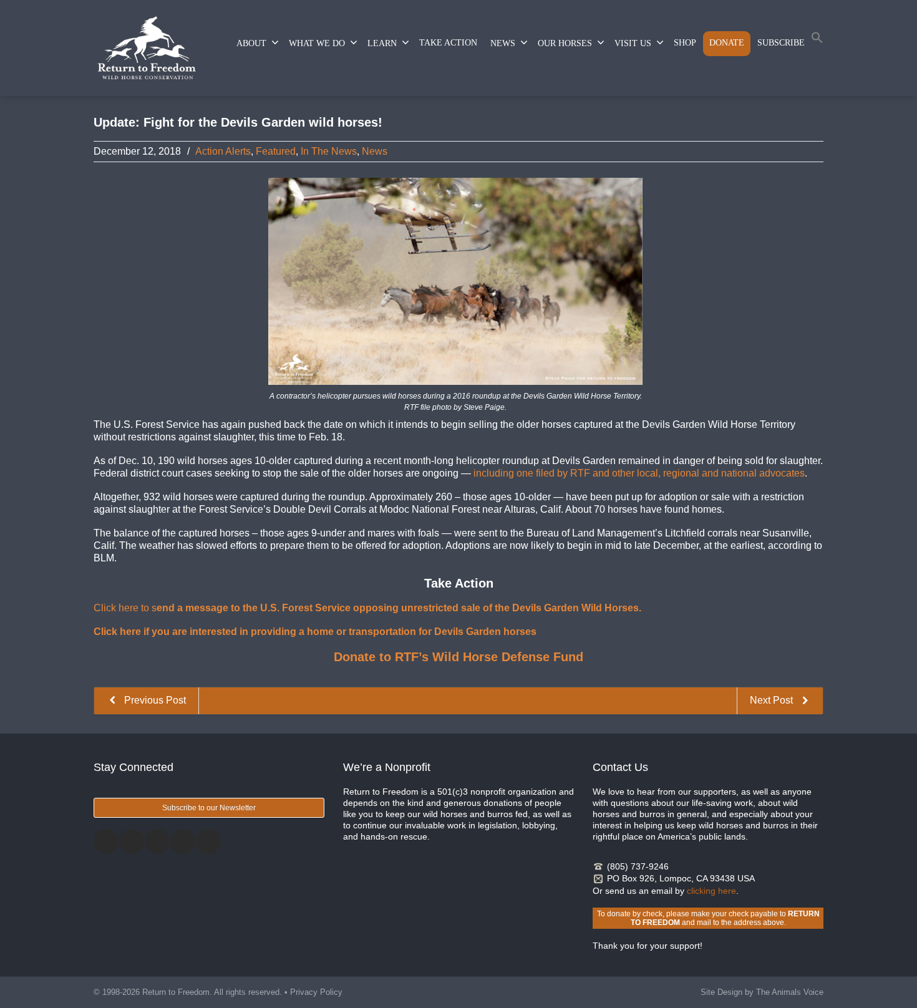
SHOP (685, 42)
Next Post (772, 700)
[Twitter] (131, 841)
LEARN (382, 43)
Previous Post (154, 700)
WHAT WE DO (317, 43)
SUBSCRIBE (781, 42)
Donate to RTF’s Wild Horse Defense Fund (458, 657)
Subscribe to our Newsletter (209, 807)
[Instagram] (157, 841)
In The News (329, 151)
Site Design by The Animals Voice (762, 992)
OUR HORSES (565, 43)
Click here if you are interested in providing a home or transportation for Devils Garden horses (315, 631)
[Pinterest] (182, 841)
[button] (817, 40)
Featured (276, 151)
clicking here (711, 891)
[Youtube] (208, 841)
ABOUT (251, 43)
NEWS (502, 43)
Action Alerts (223, 151)
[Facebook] (106, 841)
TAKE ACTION (448, 42)
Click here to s (367, 608)
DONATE (726, 42)
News (374, 151)
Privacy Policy (316, 992)
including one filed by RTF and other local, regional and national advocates (639, 473)
